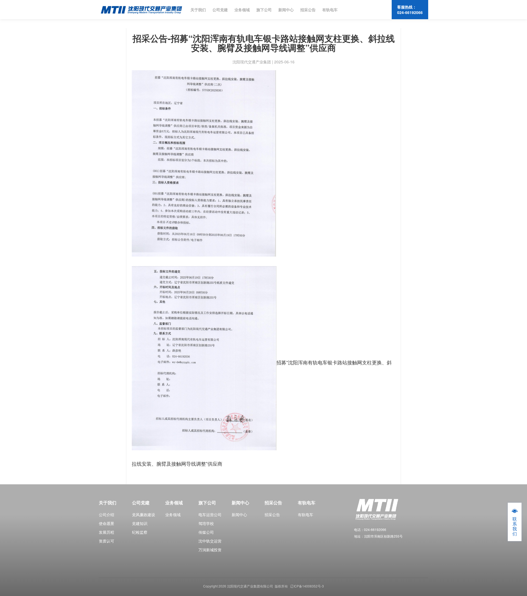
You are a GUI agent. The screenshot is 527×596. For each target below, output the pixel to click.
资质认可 (106, 541)
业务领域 (242, 9)
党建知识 (139, 523)
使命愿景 (106, 523)
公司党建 (220, 9)
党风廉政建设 (143, 514)
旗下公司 (264, 9)
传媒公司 (206, 532)
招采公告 (308, 9)
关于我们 (198, 9)
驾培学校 (206, 523)
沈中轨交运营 (210, 541)
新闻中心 (286, 9)
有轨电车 (330, 9)
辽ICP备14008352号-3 (307, 586)
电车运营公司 (210, 514)
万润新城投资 (210, 549)
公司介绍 (106, 514)
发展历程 (106, 532)
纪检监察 (139, 532)
